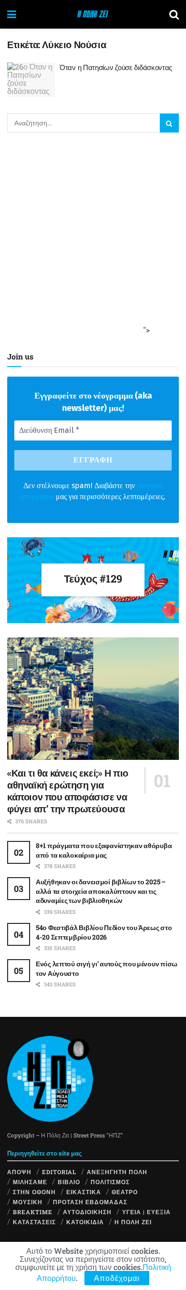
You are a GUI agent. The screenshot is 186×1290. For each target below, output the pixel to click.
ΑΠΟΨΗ (19, 1172)
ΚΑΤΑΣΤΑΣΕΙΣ (34, 1222)
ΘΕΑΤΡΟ (125, 1192)
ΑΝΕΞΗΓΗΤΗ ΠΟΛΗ (117, 1172)
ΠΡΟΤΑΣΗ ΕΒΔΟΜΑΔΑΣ (90, 1202)
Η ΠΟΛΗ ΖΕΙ (133, 1222)
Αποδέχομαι (117, 1278)
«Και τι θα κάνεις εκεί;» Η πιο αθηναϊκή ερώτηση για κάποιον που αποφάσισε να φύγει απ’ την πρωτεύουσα (67, 791)
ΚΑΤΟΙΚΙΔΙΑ (85, 1222)
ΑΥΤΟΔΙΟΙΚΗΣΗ (87, 1212)
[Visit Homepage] (92, 14)
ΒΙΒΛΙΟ (69, 1182)
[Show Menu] (11, 14)
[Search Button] (174, 14)
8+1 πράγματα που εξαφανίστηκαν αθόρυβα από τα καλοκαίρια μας (104, 850)
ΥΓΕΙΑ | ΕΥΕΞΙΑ (146, 1212)
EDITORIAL (59, 1172)
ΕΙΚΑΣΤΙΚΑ (83, 1192)
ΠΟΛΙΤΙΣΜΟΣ (110, 1182)
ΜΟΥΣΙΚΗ (27, 1202)
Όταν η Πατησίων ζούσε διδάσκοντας (116, 67)
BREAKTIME (32, 1212)
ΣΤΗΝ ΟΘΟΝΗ (34, 1192)
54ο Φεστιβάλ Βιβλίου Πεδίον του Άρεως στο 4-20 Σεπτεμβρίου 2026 (104, 932)
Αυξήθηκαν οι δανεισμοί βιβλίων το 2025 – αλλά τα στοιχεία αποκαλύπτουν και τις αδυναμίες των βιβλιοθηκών (100, 891)
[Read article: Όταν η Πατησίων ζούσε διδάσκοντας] (31, 79)
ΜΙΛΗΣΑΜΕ (30, 1182)
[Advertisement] (93, 240)
